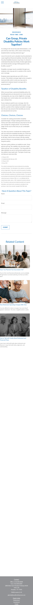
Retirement (16, 600)
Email (2, 203)
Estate (16, 604)
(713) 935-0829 (18, 582)
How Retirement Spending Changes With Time (13, 304)
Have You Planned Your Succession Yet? (12, 269)
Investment (16, 602)
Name (3, 193)
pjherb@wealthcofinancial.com (16, 595)
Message (3, 213)
